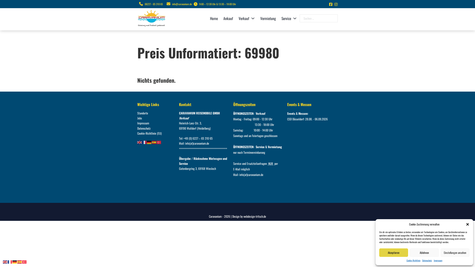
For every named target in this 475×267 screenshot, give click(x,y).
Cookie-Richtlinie (413, 260)
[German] (149, 142)
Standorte (142, 113)
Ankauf (228, 18)
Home (214, 18)
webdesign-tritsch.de (254, 216)
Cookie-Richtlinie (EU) (149, 133)
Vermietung (268, 18)
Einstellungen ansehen (455, 252)
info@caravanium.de (182, 4)
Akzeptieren (393, 252)
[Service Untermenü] (295, 18)
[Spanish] (154, 142)
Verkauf (244, 18)
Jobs (139, 118)
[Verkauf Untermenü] (253, 18)
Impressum (438, 260)
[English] (139, 142)
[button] (467, 224)
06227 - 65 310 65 (154, 4)
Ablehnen (424, 252)
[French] (144, 142)
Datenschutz (427, 260)
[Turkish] (159, 142)
